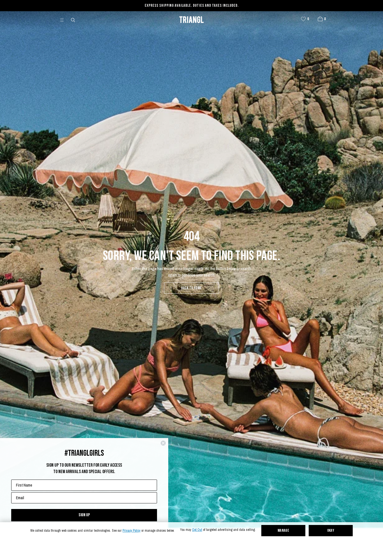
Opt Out (197, 530)
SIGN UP (84, 515)
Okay (330, 531)
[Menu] (64, 20)
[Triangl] (191, 19)
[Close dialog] (163, 443)
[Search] (73, 20)
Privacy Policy (131, 531)
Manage (283, 531)
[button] (320, 19)
